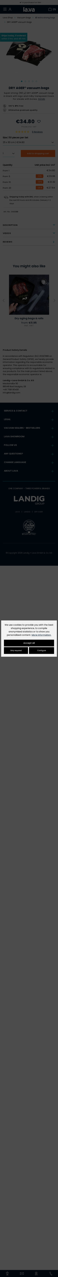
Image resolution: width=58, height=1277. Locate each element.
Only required (16, 650)
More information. (41, 635)
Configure (41, 650)
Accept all (29, 643)
